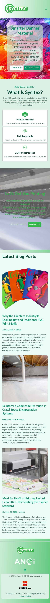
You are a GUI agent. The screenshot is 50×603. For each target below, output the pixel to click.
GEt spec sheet (32, 68)
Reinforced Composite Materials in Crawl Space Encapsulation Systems (24, 410)
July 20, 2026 (7, 330)
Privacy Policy (25, 596)
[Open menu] (46, 8)
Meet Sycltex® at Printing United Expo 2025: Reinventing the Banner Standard (25, 502)
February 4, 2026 (9, 420)
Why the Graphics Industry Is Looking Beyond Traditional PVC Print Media (22, 320)
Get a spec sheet (18, 224)
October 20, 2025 (9, 512)
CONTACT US (16, 68)
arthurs (18, 330)
